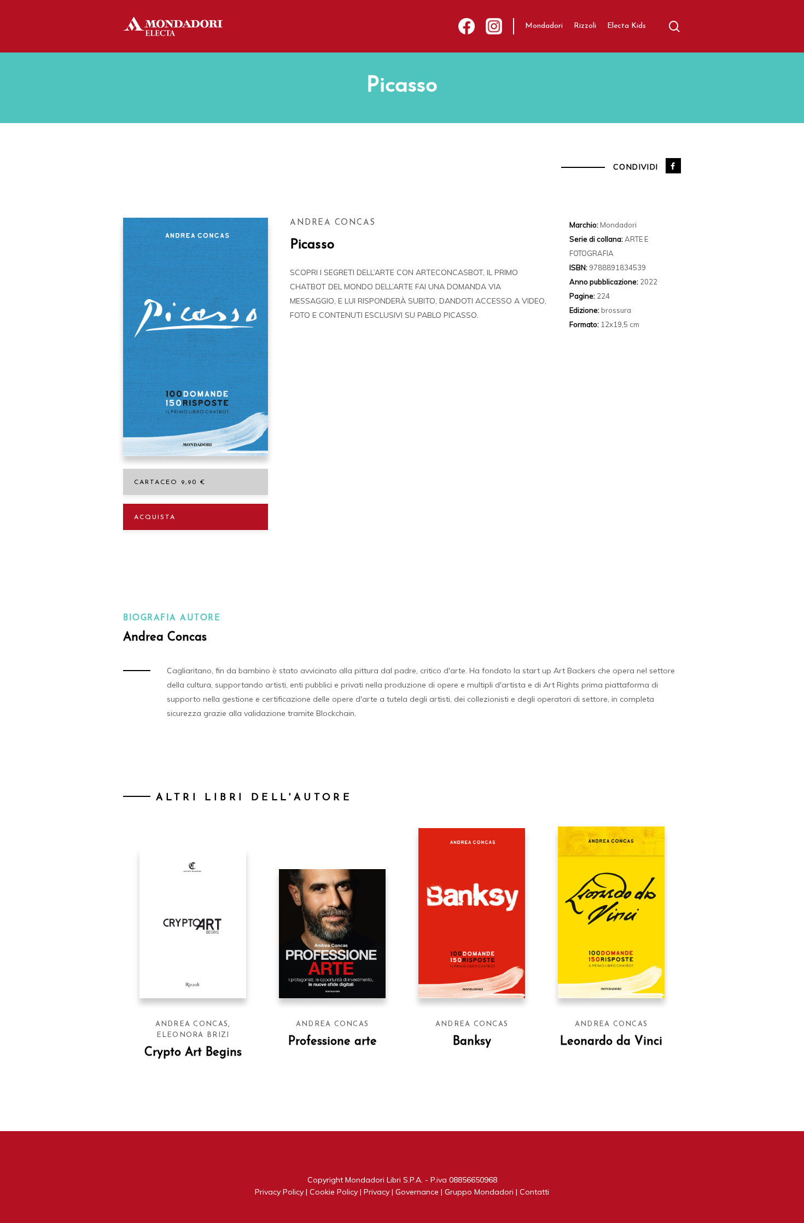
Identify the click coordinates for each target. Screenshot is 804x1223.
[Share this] (673, 165)
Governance (417, 1192)
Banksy (472, 1041)
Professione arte (332, 1041)
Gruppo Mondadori (479, 1192)
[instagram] (494, 26)
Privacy (376, 1192)
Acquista (155, 517)
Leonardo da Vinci (611, 1041)
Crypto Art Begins (193, 1052)
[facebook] (466, 26)
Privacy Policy (279, 1192)
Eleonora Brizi (193, 1035)
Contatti (534, 1192)
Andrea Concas (333, 223)
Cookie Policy (334, 1192)
